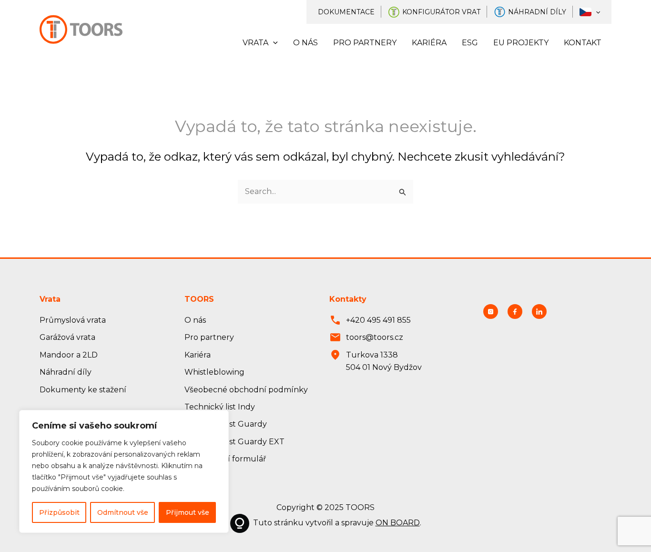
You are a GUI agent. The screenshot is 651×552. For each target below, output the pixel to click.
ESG (470, 42)
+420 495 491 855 (378, 320)
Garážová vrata (67, 337)
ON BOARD (398, 522)
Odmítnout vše (122, 512)
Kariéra (429, 42)
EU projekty (521, 42)
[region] (124, 471)
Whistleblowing (214, 372)
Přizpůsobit (59, 512)
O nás (305, 42)
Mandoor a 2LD (69, 354)
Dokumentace (346, 12)
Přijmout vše (187, 512)
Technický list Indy (219, 406)
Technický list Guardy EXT (234, 441)
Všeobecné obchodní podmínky (246, 389)
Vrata (255, 42)
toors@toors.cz (374, 337)
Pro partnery (365, 42)
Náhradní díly (537, 12)
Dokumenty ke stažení (83, 389)
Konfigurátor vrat (441, 12)
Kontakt (582, 42)
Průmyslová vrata (73, 320)
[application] (595, 12)
